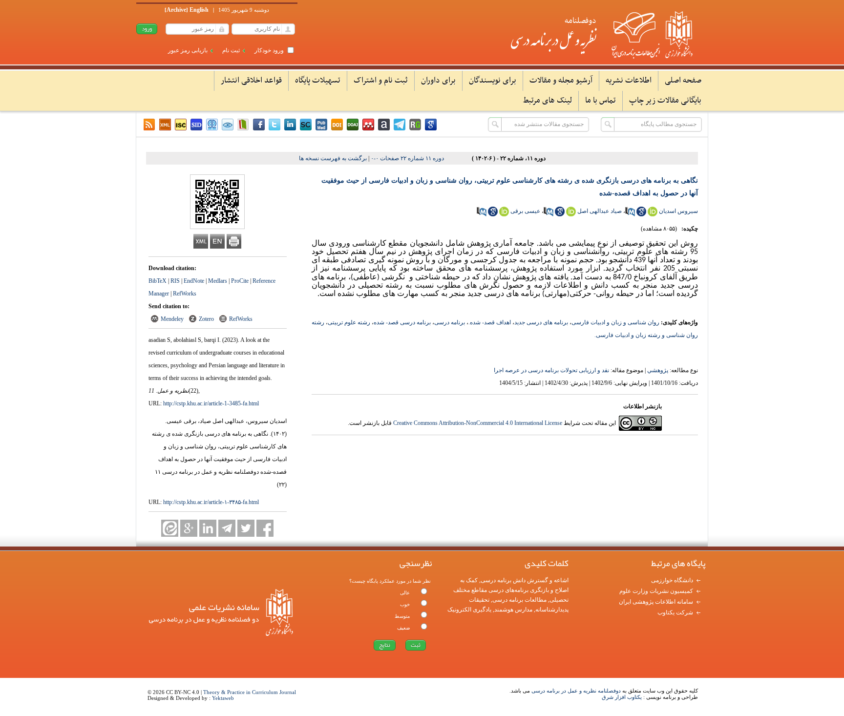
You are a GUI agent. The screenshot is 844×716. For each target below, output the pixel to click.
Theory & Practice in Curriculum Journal (249, 692)
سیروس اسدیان (678, 211)
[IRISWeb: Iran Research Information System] (227, 124)
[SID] (196, 124)
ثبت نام (231, 50)
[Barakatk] (212, 124)
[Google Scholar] (431, 124)
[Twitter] (274, 124)
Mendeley (172, 319)
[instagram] (259, 124)
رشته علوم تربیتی (349, 322)
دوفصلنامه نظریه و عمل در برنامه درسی (576, 691)
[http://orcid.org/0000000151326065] (652, 214)
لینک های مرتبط (547, 100)
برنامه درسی (449, 322)
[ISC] (181, 124)
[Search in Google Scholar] (641, 214)
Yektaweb (223, 698)
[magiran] (243, 124)
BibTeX (157, 280)
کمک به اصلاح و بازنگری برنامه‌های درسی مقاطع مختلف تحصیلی (511, 590)
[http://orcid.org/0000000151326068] (571, 214)
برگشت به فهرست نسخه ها (333, 158)
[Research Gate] (415, 124)
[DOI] (337, 124)
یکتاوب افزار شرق (622, 697)
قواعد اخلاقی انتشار (251, 80)
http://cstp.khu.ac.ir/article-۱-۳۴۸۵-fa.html (211, 502)
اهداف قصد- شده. (489, 322)
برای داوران (438, 80)
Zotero (206, 319)
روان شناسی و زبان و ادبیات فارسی (615, 322)
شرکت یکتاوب (675, 612)
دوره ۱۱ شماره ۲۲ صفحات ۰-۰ (407, 158)
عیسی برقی (525, 211)
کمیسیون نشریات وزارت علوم (656, 591)
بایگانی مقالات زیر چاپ (665, 100)
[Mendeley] (368, 124)
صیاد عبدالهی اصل (599, 211)
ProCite (240, 280)
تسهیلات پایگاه (317, 80)
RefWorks (184, 293)
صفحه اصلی (683, 80)
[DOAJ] (353, 124)
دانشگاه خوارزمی (672, 580)
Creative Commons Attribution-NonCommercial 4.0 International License (477, 423)
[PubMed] (321, 124)
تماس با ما (600, 100)
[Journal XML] (165, 124)
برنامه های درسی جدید (541, 322)
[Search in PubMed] (630, 214)
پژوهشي (657, 370)
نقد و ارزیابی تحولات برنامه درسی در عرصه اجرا (551, 370)
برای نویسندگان (492, 80)
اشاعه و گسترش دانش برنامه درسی (525, 580)
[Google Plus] (188, 528)
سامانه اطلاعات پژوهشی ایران (656, 601)
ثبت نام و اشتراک (381, 80)
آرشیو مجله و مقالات (560, 80)
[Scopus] (306, 124)
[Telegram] (226, 528)
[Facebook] (265, 528)
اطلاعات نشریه (629, 80)
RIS (175, 280)
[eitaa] (169, 528)
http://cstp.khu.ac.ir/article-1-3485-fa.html (211, 403)
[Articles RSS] (149, 124)
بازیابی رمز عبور (188, 50)
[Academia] (384, 124)
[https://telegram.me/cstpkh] (399, 124)
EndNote (194, 280)
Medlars (217, 280)
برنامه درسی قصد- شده (402, 322)
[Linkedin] (290, 124)
